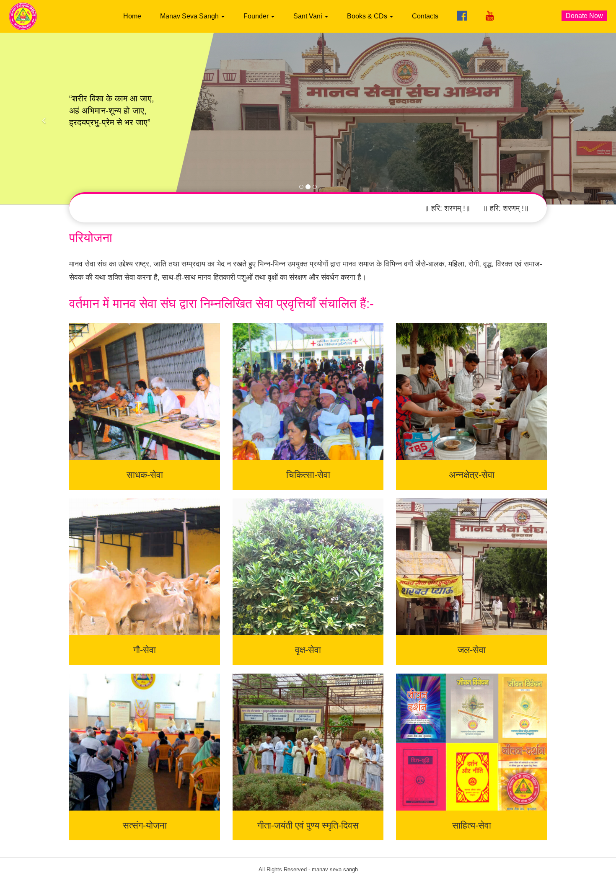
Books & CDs (368, 16)
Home (132, 16)
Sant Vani (308, 16)
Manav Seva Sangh (190, 16)
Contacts (425, 16)
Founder (256, 16)
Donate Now (584, 15)
